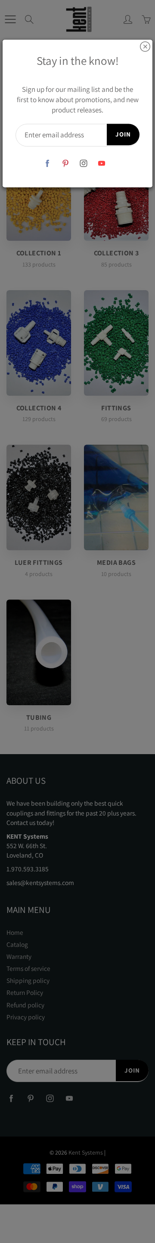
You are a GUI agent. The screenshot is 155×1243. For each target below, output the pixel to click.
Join (123, 134)
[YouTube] (101, 163)
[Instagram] (83, 163)
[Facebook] (47, 163)
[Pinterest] (65, 163)
